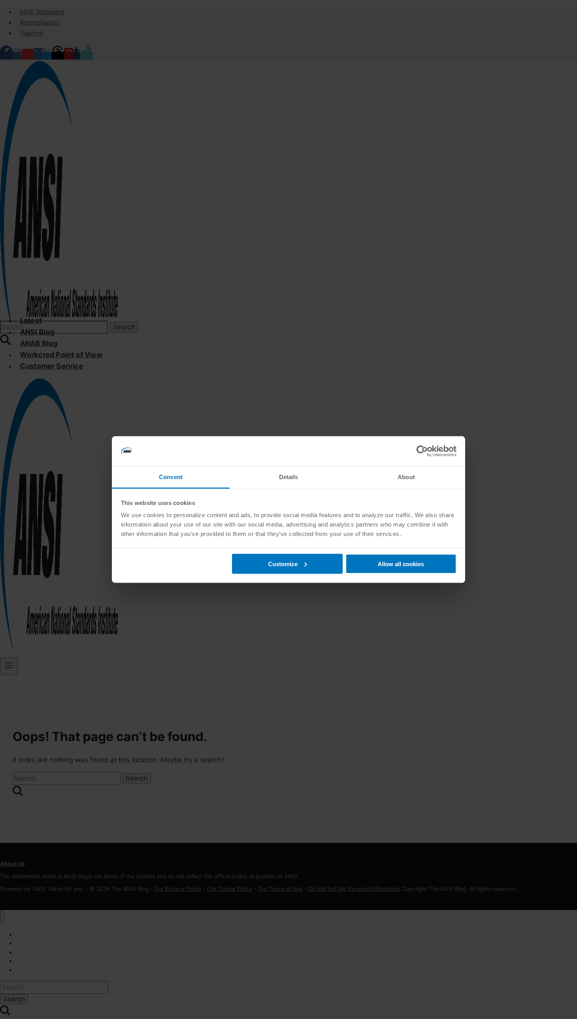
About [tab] (406, 477)
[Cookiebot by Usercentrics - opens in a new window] (422, 451)
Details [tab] (288, 477)
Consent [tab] (171, 477)
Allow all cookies (401, 563)
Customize (283, 563)
